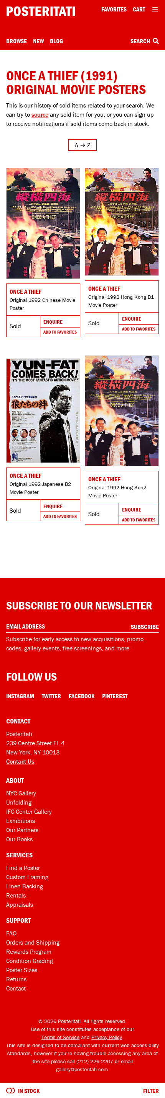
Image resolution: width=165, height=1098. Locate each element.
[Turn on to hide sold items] (10, 1090)
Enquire (53, 321)
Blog (56, 41)
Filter (151, 1091)
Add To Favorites (60, 332)
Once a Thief (25, 291)
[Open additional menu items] (155, 9)
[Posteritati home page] (40, 11)
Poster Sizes (21, 970)
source (39, 114)
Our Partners (22, 830)
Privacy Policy (106, 1037)
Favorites (114, 9)
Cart (139, 9)
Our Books (19, 839)
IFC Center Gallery (29, 811)
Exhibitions (20, 820)
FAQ (11, 933)
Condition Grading (29, 960)
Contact (16, 988)
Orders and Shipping (32, 942)
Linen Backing (24, 886)
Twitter (51, 696)
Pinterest (114, 696)
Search (140, 41)
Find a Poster (23, 868)
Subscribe (145, 626)
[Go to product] (43, 223)
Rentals (16, 895)
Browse (16, 41)
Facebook (81, 696)
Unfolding (18, 802)
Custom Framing (27, 877)
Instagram (20, 696)
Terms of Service (60, 1037)
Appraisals (19, 904)
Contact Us (20, 761)
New (38, 41)
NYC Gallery (21, 793)
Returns (16, 979)
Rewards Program (28, 951)
